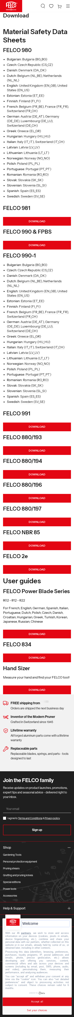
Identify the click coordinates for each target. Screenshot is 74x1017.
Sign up (37, 830)
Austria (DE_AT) (32, 116)
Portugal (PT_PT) (38, 169)
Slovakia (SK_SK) (30, 180)
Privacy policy (52, 818)
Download (37, 634)
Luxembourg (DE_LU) (36, 121)
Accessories (10, 895)
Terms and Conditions (30, 818)
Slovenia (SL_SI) (34, 185)
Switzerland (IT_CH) (50, 142)
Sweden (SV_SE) (33, 196)
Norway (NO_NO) (37, 158)
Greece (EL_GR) (29, 131)
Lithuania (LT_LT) (36, 153)
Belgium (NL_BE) (29, 76)
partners (26, 933)
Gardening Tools (12, 854)
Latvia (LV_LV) (29, 147)
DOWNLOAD (37, 221)
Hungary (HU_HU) (37, 136)
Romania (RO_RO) (36, 174)
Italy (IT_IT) (25, 142)
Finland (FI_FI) (29, 101)
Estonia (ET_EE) (32, 95)
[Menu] (68, 6)
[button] (43, 6)
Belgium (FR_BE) (31, 106)
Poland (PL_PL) (28, 163)
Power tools (9, 888)
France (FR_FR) (56, 106)
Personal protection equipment (20, 861)
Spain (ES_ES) (30, 191)
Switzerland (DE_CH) (22, 125)
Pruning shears (11, 868)
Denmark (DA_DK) (32, 70)
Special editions (12, 882)
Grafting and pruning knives (18, 875)
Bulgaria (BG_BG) (34, 59)
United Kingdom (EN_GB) (37, 85)
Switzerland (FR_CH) (22, 111)
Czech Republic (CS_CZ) (35, 65)
